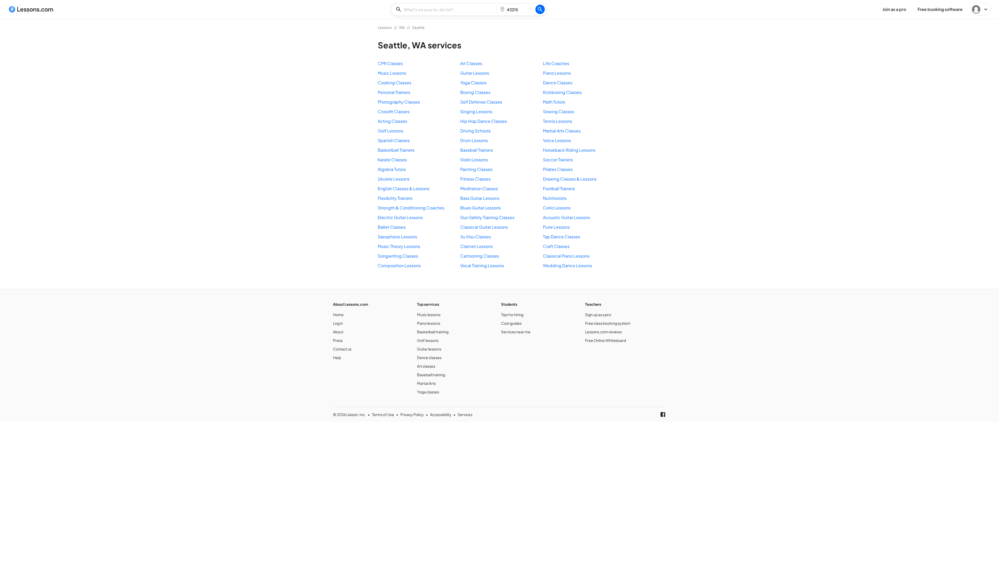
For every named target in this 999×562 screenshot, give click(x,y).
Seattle (418, 27)
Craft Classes (556, 246)
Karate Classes (392, 159)
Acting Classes (392, 121)
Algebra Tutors (392, 169)
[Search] (540, 9)
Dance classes (429, 357)
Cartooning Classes (479, 256)
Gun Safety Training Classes (487, 217)
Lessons (385, 27)
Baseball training (431, 374)
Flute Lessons (556, 227)
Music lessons (428, 314)
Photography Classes (399, 102)
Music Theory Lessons (399, 246)
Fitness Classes (475, 179)
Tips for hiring (512, 314)
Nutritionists (555, 198)
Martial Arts (426, 383)
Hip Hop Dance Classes (483, 121)
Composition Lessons (399, 265)
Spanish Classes (394, 140)
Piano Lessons (557, 73)
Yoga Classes (473, 82)
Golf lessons (427, 340)
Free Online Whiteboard (605, 340)
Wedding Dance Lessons (567, 265)
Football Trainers (559, 188)
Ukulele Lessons (393, 179)
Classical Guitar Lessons (484, 227)
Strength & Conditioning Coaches (411, 207)
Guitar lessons (429, 349)
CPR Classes (390, 63)
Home (338, 314)
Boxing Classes (475, 92)
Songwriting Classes (398, 256)
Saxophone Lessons (397, 236)
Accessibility (440, 414)
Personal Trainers (394, 92)
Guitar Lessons (474, 73)
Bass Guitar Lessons (479, 198)
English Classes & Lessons (403, 188)
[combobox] (445, 9)
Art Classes (471, 63)
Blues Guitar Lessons (480, 207)
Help (337, 357)
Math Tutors (554, 102)
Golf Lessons (390, 130)
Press (338, 340)
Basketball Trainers (396, 150)
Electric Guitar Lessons (400, 217)
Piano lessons (428, 323)
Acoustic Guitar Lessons (566, 217)
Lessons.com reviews (603, 331)
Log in (338, 323)
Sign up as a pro (598, 314)
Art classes (426, 366)
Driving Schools (475, 130)
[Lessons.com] (31, 9)
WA (402, 27)
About (338, 331)
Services (465, 414)
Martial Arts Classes (562, 130)
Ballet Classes (392, 227)
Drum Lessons (474, 140)
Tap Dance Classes (561, 236)
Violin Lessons (474, 159)
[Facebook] (663, 414)
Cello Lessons (557, 207)
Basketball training (433, 331)
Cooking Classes (394, 82)
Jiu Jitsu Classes (475, 236)
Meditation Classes (479, 188)
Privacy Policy (412, 414)
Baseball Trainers (476, 150)
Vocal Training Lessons (482, 265)
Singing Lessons (476, 111)
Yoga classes (428, 391)
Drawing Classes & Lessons (570, 179)
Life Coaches (556, 63)
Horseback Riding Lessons (569, 150)
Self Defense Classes (481, 102)
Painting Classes (476, 169)
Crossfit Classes (393, 111)
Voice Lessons (557, 140)
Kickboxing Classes (562, 92)
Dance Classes (557, 82)
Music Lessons (392, 73)
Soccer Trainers (558, 159)
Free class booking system (607, 323)
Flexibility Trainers (395, 198)
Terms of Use (383, 414)
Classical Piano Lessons (566, 256)
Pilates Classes (558, 169)
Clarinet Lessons (476, 246)
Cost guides (511, 323)
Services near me (515, 331)
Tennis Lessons (557, 121)
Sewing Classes (558, 111)
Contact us (342, 349)
